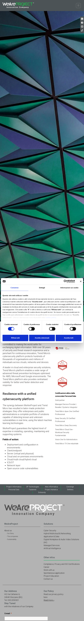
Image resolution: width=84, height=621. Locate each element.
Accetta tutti (68, 338)
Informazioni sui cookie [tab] (69, 288)
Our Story (10, 533)
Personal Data (13, 490)
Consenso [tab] (14, 288)
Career (46, 567)
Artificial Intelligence (52, 548)
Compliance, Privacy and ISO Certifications (62, 564)
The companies (12, 536)
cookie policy (50, 317)
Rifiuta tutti (15, 338)
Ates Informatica (51, 487)
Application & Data (51, 536)
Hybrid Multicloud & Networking (57, 533)
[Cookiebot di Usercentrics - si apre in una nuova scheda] (65, 281)
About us (8, 530)
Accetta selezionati (42, 338)
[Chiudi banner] (80, 281)
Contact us (48, 579)
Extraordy (42, 492)
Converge (70, 487)
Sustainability (11, 539)
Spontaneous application (54, 573)
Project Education (51, 576)
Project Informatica (13, 487)
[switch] (32, 329)
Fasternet (32, 490)
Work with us (49, 570)
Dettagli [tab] (42, 288)
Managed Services (52, 545)
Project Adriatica (51, 490)
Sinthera (70, 490)
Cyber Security (50, 530)
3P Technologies (32, 487)
